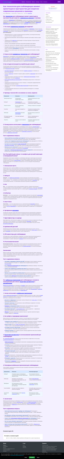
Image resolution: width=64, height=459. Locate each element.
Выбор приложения (9, 341)
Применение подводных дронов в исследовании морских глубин (52, 29)
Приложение (17, 102)
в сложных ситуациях (33, 188)
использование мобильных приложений (19, 418)
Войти (59, 1)
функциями (32, 203)
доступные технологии (29, 59)
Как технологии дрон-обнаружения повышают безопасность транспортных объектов (52, 41)
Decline (26, 457)
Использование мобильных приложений (13, 79)
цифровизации (33, 57)
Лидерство (48, 16)
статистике (35, 180)
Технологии (30, 13)
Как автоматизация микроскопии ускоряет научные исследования (52, 35)
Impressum (44, 451)
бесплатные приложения (16, 149)
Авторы (33, 1)
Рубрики (23, 1)
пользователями (8, 263)
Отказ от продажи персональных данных (49, 448)
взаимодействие (35, 378)
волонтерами (18, 113)
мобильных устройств (15, 58)
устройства (27, 22)
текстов (23, 392)
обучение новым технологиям (22, 85)
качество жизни (36, 126)
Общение (7, 311)
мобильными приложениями (29, 76)
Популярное (28, 1)
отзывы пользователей (20, 324)
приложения (31, 28)
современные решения (27, 18)
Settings (38, 457)
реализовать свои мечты (27, 131)
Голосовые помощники (9, 70)
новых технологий (22, 144)
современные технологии (12, 132)
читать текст (34, 300)
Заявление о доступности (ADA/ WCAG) (49, 449)
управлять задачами (28, 70)
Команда (37, 1)
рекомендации (7, 283)
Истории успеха (49, 19)
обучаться (14, 275)
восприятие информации (8, 223)
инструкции (40, 187)
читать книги (34, 230)
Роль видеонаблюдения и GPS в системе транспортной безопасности (52, 38)
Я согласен (32, 457)
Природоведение (49, 22)
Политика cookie (45, 445)
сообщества (16, 313)
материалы (8, 231)
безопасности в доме (10, 68)
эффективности (24, 290)
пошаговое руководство (27, 281)
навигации (26, 23)
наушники (15, 210)
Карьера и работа (49, 17)
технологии (9, 16)
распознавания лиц (20, 308)
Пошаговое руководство (11, 335)
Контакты (45, 1)
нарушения (29, 221)
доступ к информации (11, 206)
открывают (23, 285)
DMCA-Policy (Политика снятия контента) (49, 446)
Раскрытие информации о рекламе (48, 447)
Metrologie (7, 2)
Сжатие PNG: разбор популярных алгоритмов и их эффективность (52, 44)
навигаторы (14, 40)
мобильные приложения (13, 280)
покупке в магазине (27, 246)
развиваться (16, 54)
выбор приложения (32, 402)
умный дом (11, 73)
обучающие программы (9, 145)
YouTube (6, 356)
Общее (47, 14)
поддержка (13, 361)
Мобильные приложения (8, 285)
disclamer (4, 451)
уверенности (14, 404)
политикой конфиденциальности (17, 455)
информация (31, 384)
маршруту (21, 238)
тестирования (25, 148)
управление (17, 78)
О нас (41, 1)
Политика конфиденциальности (9, 448)
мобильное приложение (14, 177)
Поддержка (7, 305)
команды (6, 75)
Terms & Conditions (6, 449)
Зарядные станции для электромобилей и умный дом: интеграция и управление (51, 32)
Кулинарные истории (50, 20)
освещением (32, 73)
